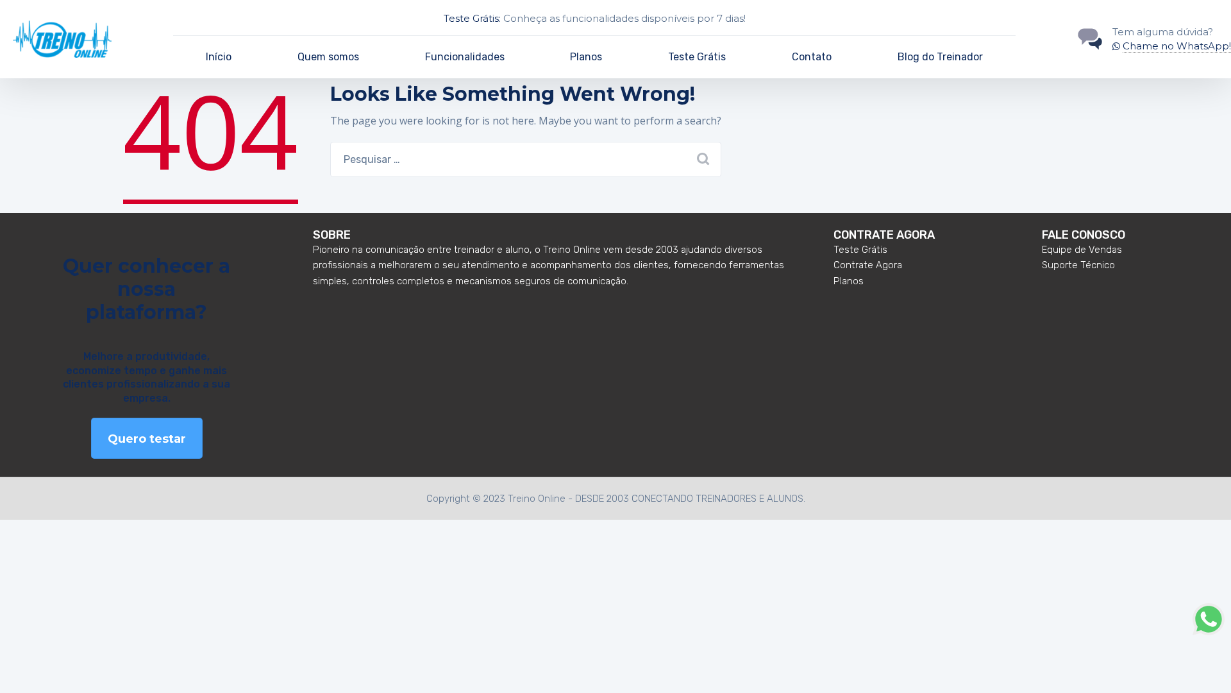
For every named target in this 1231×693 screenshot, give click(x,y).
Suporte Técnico (1078, 265)
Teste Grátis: (472, 18)
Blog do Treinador (940, 57)
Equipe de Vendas (1082, 249)
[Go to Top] (1205, 664)
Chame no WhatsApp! (1177, 46)
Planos (586, 57)
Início (218, 57)
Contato (812, 57)
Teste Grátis (697, 57)
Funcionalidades (465, 57)
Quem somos (328, 57)
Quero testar (147, 439)
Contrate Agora (867, 265)
